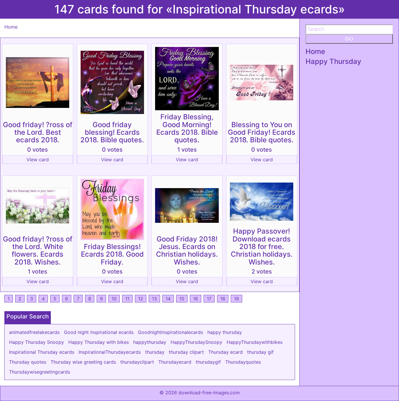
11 (127, 299)
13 (154, 299)
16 (195, 299)
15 (181, 299)
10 (114, 299)
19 (236, 299)
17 (209, 299)
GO (349, 39)
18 (222, 299)
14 (168, 299)
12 (140, 299)
